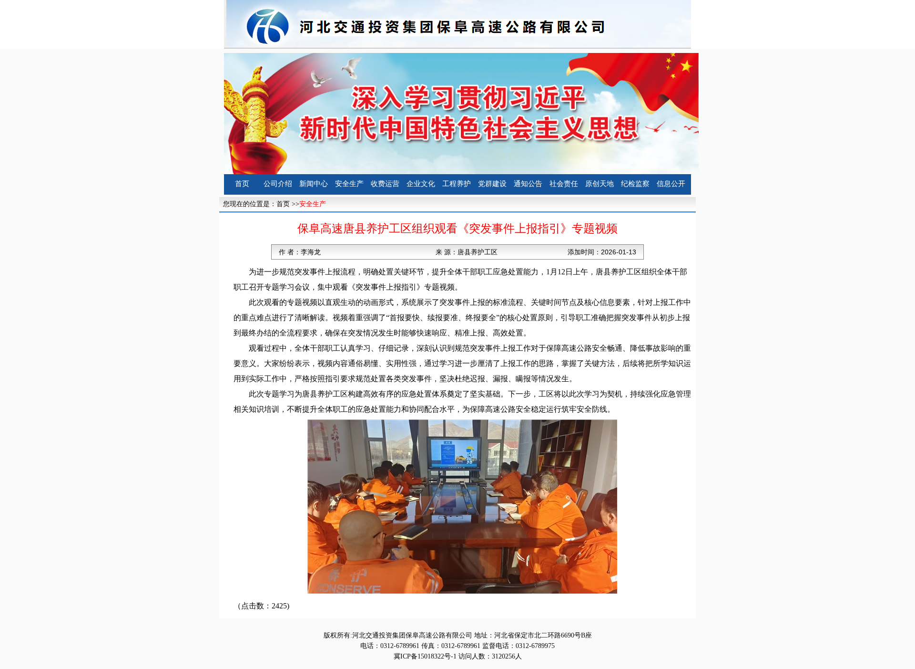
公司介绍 (278, 184)
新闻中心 (313, 184)
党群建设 (492, 184)
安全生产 (349, 184)
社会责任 (563, 184)
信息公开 (671, 184)
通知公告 (528, 184)
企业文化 (421, 184)
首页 (242, 184)
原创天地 (599, 184)
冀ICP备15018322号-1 (425, 656)
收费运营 (385, 184)
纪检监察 (635, 184)
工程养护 (456, 184)
